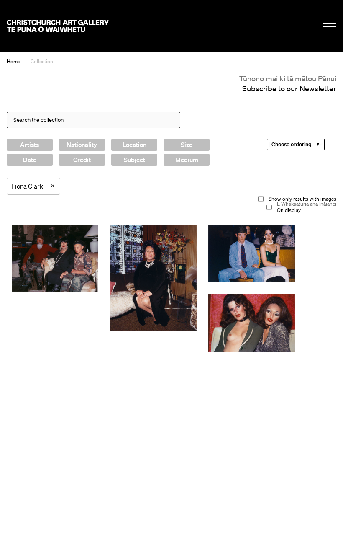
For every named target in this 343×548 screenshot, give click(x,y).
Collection (42, 61)
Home (13, 61)
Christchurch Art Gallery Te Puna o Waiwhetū (58, 25)
